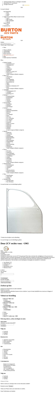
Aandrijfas (8, 92)
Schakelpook (9, 146)
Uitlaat (7, 84)
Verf (7, 168)
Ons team (5, 357)
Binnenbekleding (10, 144)
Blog (4, 56)
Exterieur (5, 313)
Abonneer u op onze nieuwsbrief (8, 323)
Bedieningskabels (10, 137)
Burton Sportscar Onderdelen (10, 57)
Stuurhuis (8, 105)
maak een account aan (6, 292)
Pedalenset (8, 139)
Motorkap (8, 111)
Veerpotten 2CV (10, 65)
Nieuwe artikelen (7, 49)
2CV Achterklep (10, 118)
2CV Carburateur (10, 80)
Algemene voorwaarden (8, 339)
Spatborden (8, 109)
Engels (7, 14)
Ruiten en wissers (10, 123)
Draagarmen (9, 69)
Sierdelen (8, 128)
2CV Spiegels (9, 114)
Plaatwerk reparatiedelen (11, 110)
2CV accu (8, 150)
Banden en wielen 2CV (11, 71)
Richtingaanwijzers (10, 154)
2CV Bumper (9, 119)
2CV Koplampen (10, 153)
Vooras (7, 66)
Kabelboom (9, 161)
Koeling (8, 78)
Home (4, 312)
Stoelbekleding (9, 141)
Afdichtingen (9, 76)
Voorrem (8, 100)
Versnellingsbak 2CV (11, 91)
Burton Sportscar (7, 53)
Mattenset (8, 145)
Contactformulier (7, 343)
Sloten (7, 115)
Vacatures (5, 358)
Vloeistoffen (9, 166)
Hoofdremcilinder (10, 96)
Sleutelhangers (9, 175)
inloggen (49, 291)
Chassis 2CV (9, 73)
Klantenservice (6, 25)
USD (7, 24)
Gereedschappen (10, 165)
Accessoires (9, 159)
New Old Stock (9, 181)
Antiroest (8, 167)
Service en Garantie (7, 354)
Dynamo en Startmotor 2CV (12, 85)
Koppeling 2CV (10, 93)
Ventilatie (8, 135)
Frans (7, 15)
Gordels (8, 143)
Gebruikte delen (10, 180)
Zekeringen (8, 158)
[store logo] (11, 34)
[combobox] (7, 43)
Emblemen (8, 124)
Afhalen (5, 352)
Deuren (8, 113)
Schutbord (8, 122)
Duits (7, 12)
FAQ (4, 355)
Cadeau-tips (9, 176)
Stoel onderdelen (10, 140)
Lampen (8, 157)
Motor (7, 87)
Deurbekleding (9, 136)
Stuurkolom (9, 104)
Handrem (8, 98)
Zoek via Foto (6, 52)
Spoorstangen (9, 106)
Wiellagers (8, 70)
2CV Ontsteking (10, 79)
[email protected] (11, 370)
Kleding (8, 178)
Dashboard (8, 132)
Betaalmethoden (7, 349)
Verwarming (9, 133)
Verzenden (5, 350)
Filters (7, 83)
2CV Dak (8, 117)
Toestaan (11, 386)
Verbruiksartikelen (10, 170)
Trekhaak (8, 127)
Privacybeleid (6, 342)
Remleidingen (9, 97)
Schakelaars (9, 152)
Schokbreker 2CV (10, 63)
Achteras (8, 67)
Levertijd (5, 353)
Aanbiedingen (6, 51)
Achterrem (8, 101)
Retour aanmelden (7, 341)
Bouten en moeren (10, 171)
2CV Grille (8, 120)
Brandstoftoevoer (10, 82)
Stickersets (8, 126)
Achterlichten (9, 155)
